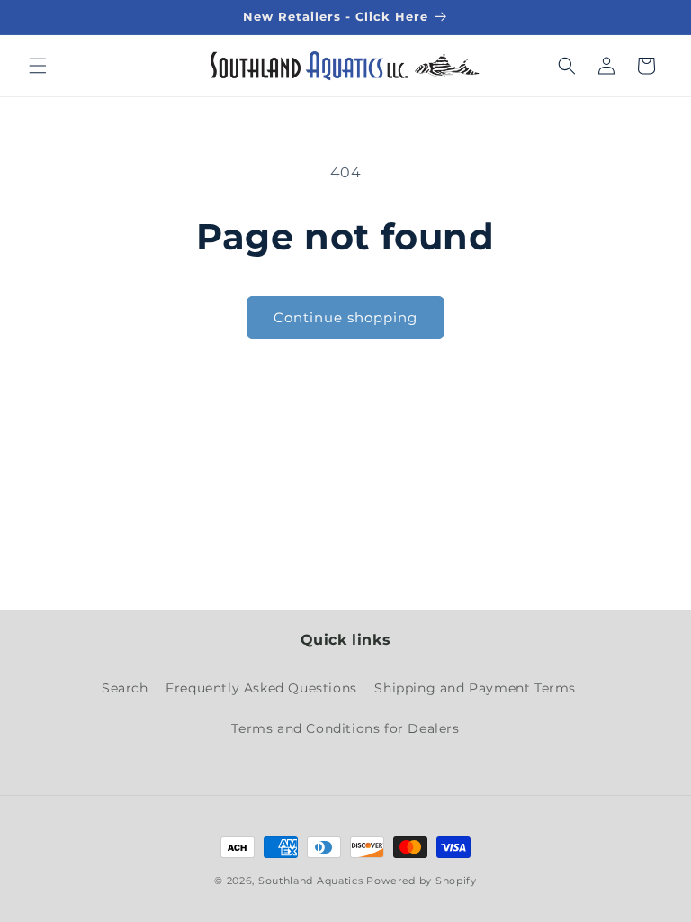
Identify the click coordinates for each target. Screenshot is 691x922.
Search (125, 688)
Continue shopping (345, 317)
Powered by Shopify (421, 880)
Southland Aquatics (310, 880)
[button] (38, 66)
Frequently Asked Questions (261, 688)
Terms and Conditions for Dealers (345, 728)
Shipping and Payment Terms (475, 688)
